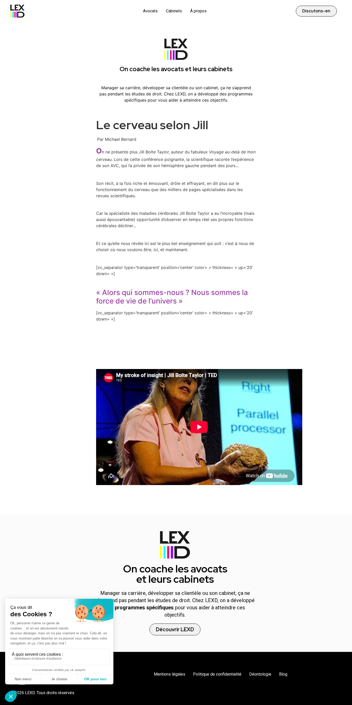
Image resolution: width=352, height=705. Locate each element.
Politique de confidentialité (217, 674)
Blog (283, 674)
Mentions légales (169, 674)
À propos (198, 11)
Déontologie (260, 674)
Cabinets (174, 11)
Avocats (150, 11)
